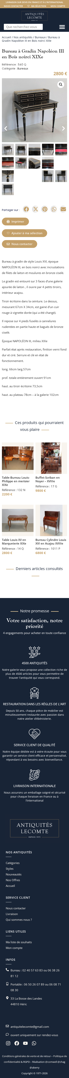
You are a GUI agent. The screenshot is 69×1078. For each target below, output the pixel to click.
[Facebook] (16, 1043)
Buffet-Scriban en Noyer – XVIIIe (47, 479)
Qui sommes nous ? (19, 919)
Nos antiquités (23, 37)
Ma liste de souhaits (19, 942)
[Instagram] (8, 1043)
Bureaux (40, 37)
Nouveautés (13, 874)
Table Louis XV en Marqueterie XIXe (14, 541)
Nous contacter (13, 6)
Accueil (6, 37)
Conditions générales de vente (19, 1056)
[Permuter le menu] (62, 27)
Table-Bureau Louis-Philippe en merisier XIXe (16, 481)
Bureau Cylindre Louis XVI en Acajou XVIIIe (50, 541)
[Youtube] (25, 1043)
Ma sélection (38, 6)
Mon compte (58, 6)
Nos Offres (13, 880)
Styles (9, 868)
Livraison (12, 914)
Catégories (13, 863)
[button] (60, 84)
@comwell (51, 1062)
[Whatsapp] (34, 1043)
